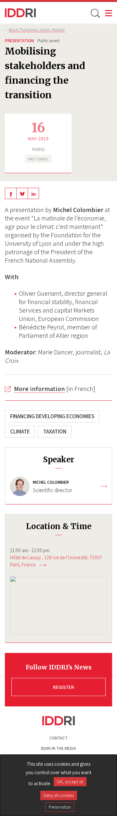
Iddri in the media (58, 748)
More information (39, 388)
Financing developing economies (52, 416)
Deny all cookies (59, 795)
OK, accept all (70, 782)
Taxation (54, 431)
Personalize (60, 807)
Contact (58, 738)
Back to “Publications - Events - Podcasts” (37, 29)
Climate (20, 431)
